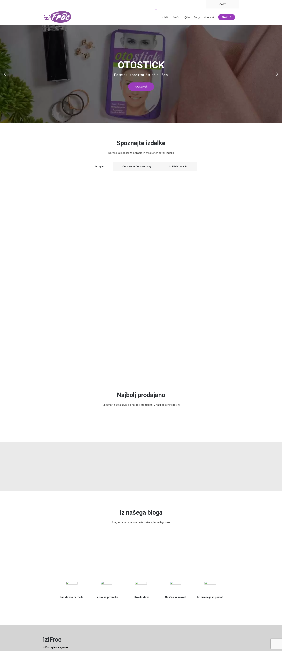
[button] (5, 74)
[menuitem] (222, 4)
